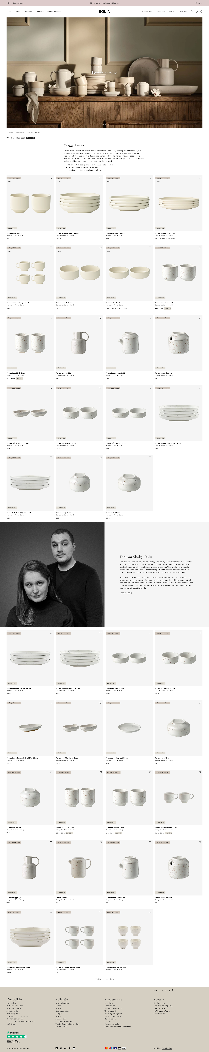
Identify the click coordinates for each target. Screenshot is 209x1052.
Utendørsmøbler (63, 1011)
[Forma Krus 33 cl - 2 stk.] (30, 347)
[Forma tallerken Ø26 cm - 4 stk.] (30, 487)
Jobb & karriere (13, 1011)
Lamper (59, 1014)
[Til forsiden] (104, 11)
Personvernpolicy (112, 1024)
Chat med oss (159, 1014)
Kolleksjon (62, 999)
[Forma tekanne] (79, 872)
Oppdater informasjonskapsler (117, 1027)
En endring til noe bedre (17, 1016)
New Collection (62, 1003)
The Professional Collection (67, 1024)
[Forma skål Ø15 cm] (129, 487)
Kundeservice (113, 999)
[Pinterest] (70, 1048)
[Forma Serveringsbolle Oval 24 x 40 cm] (30, 732)
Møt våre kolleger (14, 1008)
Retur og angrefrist (112, 1016)
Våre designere (13, 1014)
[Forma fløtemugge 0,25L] (129, 347)
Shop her (115, 3)
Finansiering (109, 1006)
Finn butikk (167, 1048)
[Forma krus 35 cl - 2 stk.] (178, 277)
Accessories (61, 1019)
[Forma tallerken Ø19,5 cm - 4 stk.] (178, 417)
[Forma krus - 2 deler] (30, 207)
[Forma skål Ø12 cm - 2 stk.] (79, 417)
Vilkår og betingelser (113, 1014)
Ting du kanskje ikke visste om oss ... (22, 1021)
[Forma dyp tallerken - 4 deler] (79, 207)
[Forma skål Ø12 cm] (79, 487)
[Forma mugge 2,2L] (79, 347)
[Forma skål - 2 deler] (79, 277)
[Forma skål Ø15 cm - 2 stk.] (129, 417)
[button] (8, 138)
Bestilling (108, 1003)
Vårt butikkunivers (15, 1006)
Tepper (59, 1016)
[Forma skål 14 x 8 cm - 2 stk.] (30, 417)
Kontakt (158, 999)
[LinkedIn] (74, 1048)
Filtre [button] (12, 138)
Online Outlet (61, 1027)
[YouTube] (65, 1048)
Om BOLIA (14, 999)
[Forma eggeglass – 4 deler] (129, 941)
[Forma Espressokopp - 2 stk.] (178, 802)
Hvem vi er (11, 1003)
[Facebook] (57, 1048)
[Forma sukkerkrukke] (178, 347)
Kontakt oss (109, 1021)
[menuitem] (10, 11)
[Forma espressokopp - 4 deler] (30, 277)
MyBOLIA (11, 1024)
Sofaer (58, 1006)
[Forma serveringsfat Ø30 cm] (129, 732)
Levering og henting (113, 1008)
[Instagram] (61, 1048)
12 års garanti (110, 1011)
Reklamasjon (110, 1019)
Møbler (59, 1008)
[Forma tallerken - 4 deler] (129, 207)
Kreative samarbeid (15, 1019)
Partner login (18, 3)
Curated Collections (64, 1021)
